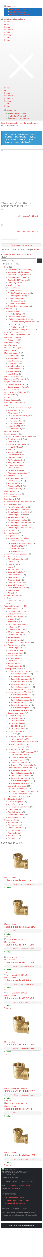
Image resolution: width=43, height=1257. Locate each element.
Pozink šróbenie (14, 830)
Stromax (7, 603)
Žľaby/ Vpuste (13, 564)
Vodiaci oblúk (13, 627)
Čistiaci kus (12, 562)
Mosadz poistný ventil (12, 376)
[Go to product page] (23, 860)
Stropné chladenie (11, 382)
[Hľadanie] (39, 260)
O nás (6, 24)
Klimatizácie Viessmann (17, 316)
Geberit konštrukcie (11, 431)
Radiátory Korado (10, 476)
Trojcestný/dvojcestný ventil (14, 606)
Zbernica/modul (17, 541)
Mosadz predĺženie (15, 356)
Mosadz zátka (13, 371)
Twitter (11, 254)
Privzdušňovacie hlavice (17, 559)
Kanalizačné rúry (14, 577)
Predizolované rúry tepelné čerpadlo (24, 322)
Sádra (10, 449)
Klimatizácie (8, 309)
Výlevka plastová (14, 569)
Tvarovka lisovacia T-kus (20, 689)
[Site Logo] (13, 19)
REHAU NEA (16, 549)
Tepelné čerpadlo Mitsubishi (18, 298)
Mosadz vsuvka (13, 361)
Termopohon (15, 551)
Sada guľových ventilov (16, 614)
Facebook (4, 254)
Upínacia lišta (13, 619)
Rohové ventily (9, 395)
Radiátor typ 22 (13, 661)
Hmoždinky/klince (14, 447)
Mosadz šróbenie (14, 358)
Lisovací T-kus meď (18, 760)
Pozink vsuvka (13, 825)
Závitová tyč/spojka (15, 470)
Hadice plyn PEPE (15, 426)
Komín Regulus (13, 283)
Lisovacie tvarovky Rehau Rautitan (21, 768)
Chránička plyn (13, 418)
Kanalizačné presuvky (16, 585)
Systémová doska (14, 640)
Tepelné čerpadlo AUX (16, 290)
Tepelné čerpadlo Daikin (17, 296)
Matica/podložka (14, 452)
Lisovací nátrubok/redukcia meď (23, 752)
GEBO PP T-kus (17, 726)
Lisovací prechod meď (19, 762)
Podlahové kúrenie (11, 609)
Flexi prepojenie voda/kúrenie (19, 807)
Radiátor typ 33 (13, 663)
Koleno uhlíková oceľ (19, 739)
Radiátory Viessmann (12, 645)
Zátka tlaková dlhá (11, 499)
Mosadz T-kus (13, 374)
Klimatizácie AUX (14, 311)
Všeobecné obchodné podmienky (17, 1200)
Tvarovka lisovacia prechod (21, 687)
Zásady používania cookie (15, 1203)
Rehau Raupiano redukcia (17, 520)
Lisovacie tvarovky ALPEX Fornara (21, 671)
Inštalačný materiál (11, 434)
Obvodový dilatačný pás (16, 629)
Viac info (7, 890)
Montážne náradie (11, 343)
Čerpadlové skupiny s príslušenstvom (18, 502)
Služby (6, 37)
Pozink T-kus (12, 835)
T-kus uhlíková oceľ (18, 744)
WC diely (11, 593)
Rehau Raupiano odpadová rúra (20, 528)
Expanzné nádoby (11, 400)
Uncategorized (21, 1088)
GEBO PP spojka (17, 718)
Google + (24, 254)
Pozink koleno (13, 822)
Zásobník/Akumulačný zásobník (16, 554)
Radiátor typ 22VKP (15, 481)
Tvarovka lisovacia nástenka (21, 679)
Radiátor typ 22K (14, 478)
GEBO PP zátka (17, 723)
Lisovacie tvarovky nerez (17, 786)
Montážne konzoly (18, 327)
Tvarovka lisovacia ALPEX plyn (19, 408)
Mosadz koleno (13, 363)
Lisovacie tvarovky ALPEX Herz (19, 692)
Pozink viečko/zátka (15, 828)
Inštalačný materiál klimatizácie (19, 319)
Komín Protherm (14, 285)
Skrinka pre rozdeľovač (16, 616)
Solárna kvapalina (14, 601)
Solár (6, 598)
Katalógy (7, 35)
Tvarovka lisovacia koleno (20, 674)
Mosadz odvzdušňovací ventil (15, 379)
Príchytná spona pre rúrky (17, 611)
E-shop (7, 27)
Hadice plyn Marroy (15, 423)
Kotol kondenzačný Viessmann (19, 270)
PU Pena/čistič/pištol (15, 460)
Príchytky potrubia (14, 455)
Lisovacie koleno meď (19, 757)
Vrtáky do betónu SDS (16, 463)
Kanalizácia (8, 556)
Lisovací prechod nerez (19, 794)
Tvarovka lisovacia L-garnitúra (22, 676)
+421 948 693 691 (27, 1186)
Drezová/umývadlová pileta (18, 588)
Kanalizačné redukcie (16, 582)
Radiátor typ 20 (13, 656)
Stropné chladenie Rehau (17, 387)
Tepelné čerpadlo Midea (17, 303)
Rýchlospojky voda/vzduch (18, 473)
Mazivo (10, 567)
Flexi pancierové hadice (13, 403)
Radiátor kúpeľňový (15, 648)
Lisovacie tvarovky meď (16, 749)
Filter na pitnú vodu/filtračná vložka (17, 335)
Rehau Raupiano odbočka (17, 507)
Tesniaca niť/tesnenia (16, 465)
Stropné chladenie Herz (16, 384)
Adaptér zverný (13, 622)
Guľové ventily (9, 345)
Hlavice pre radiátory (15, 650)
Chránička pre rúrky (15, 635)
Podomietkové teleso (12, 596)
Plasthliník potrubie (15, 812)
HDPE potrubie (13, 809)
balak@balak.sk (14, 1188)
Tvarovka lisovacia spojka (20, 684)
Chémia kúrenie (10, 389)
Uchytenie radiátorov (15, 653)
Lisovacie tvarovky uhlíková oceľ (20, 736)
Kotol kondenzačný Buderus (18, 272)
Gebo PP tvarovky (14, 715)
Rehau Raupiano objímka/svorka (20, 522)
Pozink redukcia (14, 833)
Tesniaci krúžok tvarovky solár (22, 765)
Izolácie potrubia (10, 496)
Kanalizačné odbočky (16, 572)
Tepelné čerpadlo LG (15, 301)
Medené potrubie (14, 804)
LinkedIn (17, 254)
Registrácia (8, 30)
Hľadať (4, 257)
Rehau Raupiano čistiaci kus (18, 509)
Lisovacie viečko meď (19, 755)
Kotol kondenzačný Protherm (18, 275)
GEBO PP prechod (18, 729)
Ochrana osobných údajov (15, 1198)
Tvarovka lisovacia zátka (20, 682)
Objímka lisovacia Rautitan (21, 775)
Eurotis (7, 397)
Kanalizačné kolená (15, 575)
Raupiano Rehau (10, 504)
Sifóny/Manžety (13, 590)
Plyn (6, 405)
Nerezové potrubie (14, 817)
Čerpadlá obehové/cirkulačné (15, 392)
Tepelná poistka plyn (15, 429)
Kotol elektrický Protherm (17, 277)
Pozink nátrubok (14, 838)
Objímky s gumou (14, 468)
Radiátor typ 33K (14, 483)
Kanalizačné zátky (14, 580)
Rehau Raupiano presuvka (18, 517)
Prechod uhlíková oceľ (19, 747)
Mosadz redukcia (14, 366)
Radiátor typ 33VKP (15, 486)
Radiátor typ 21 (13, 658)
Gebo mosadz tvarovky (16, 713)
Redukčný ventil (14, 340)
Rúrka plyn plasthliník (16, 421)
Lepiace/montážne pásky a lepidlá (20, 436)
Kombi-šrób (12, 442)
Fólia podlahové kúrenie (17, 624)
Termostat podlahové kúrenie (21, 543)
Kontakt (7, 40)
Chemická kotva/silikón (16, 439)
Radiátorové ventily (15, 489)
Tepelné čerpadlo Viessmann (18, 293)
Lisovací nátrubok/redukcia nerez (23, 791)
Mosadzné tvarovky (11, 353)
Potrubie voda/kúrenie (12, 799)
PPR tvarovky (13, 734)
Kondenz (14, 324)
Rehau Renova (13, 637)
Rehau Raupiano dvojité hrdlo (19, 512)
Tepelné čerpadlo (10, 288)
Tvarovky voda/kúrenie (12, 669)
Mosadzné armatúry (11, 337)
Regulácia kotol (13, 536)
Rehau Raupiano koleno (17, 515)
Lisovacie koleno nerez (19, 789)
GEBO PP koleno (17, 721)
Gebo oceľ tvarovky (15, 731)
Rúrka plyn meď (14, 413)
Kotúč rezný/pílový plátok (17, 444)
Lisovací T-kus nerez (18, 796)
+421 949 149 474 (13, 1186)
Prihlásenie (8, 32)
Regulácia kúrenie (11, 533)
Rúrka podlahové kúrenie (17, 632)
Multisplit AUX (16, 314)
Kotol (6, 267)
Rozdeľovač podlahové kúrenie (19, 642)
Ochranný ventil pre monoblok (19, 306)
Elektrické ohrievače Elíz (13, 332)
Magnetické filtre (10, 491)
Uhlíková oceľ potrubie (16, 802)
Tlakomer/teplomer (15, 457)
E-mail (30, 254)
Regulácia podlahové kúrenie (19, 538)
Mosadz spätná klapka (12, 348)
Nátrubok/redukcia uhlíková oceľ (23, 742)
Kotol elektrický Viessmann (18, 280)
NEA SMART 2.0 (17, 546)
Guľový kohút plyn (14, 410)
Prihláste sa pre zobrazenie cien (21, 245)
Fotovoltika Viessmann (12, 494)
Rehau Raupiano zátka (16, 525)
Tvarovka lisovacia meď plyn (18, 416)
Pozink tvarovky (10, 820)
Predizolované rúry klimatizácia (22, 329)
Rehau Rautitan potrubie (17, 815)
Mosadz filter (9, 350)
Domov (7, 22)
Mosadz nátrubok (14, 369)
